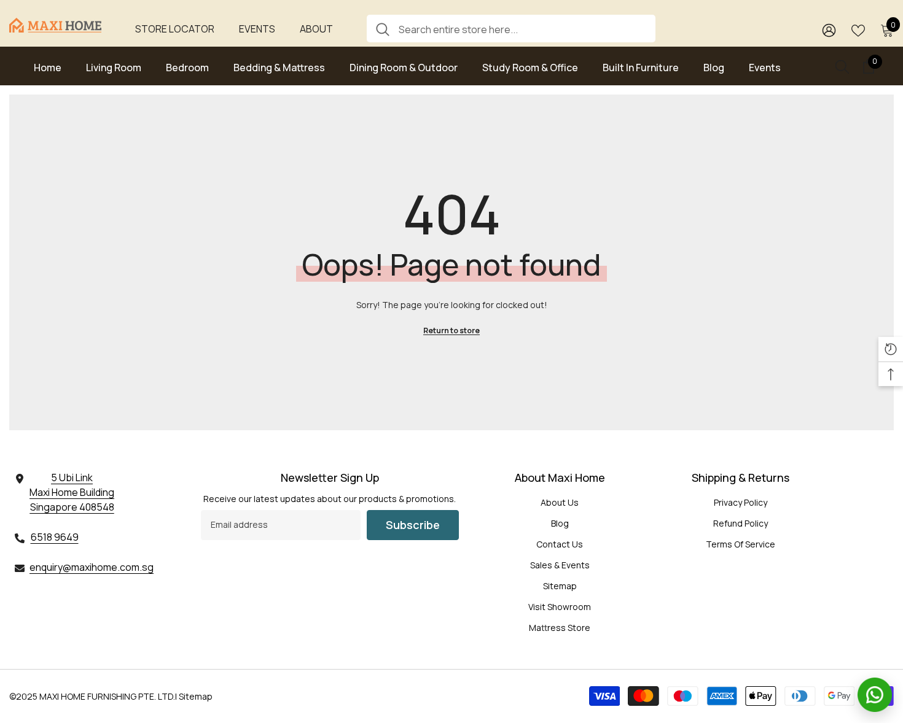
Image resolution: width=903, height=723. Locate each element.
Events (257, 29)
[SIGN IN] (829, 30)
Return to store (451, 330)
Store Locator (174, 29)
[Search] (511, 28)
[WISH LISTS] (858, 29)
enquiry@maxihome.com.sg (91, 567)
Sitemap (196, 696)
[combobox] (522, 28)
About (316, 29)
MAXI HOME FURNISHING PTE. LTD (106, 696)
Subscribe (413, 524)
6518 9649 (55, 537)
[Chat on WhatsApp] (875, 695)
